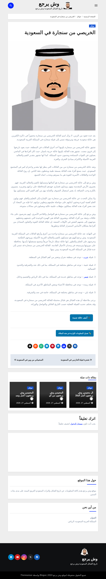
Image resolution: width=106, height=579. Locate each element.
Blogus (43, 575)
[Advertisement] (52, 453)
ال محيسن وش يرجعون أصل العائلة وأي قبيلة (83, 395)
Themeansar (26, 575)
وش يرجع (49, 3)
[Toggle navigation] (96, 5)
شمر (86, 277)
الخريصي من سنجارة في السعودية (60, 32)
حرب (86, 257)
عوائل (92, 26)
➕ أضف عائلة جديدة (81, 318)
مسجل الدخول (76, 424)
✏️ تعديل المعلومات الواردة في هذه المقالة (74, 333)
